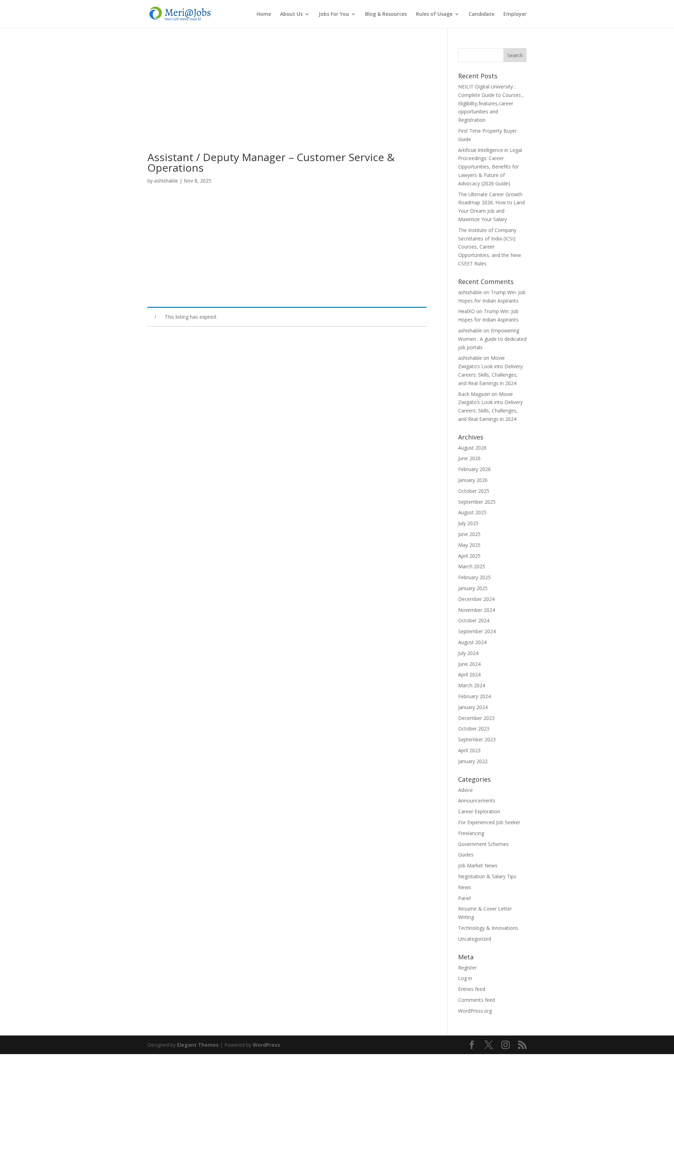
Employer (515, 14)
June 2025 (469, 534)
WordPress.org (475, 1010)
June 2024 (469, 664)
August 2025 (472, 512)
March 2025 (471, 566)
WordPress (266, 1044)
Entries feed (471, 989)
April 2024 (469, 674)
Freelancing (471, 833)
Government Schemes (483, 844)
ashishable (166, 180)
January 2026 (473, 480)
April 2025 (469, 555)
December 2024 (476, 599)
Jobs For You (334, 14)
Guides (466, 854)
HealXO (466, 311)
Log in (465, 978)
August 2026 (472, 447)
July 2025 (468, 523)
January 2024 (473, 707)
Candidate (481, 14)
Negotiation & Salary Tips (487, 876)
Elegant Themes (198, 1044)
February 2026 (474, 469)
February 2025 (474, 577)
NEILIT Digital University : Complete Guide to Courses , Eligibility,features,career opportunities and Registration (491, 103)
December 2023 (476, 718)
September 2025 (477, 501)
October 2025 (473, 491)
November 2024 (476, 610)
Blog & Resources (386, 14)
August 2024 (472, 642)
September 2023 (477, 739)
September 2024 (477, 631)
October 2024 (473, 620)
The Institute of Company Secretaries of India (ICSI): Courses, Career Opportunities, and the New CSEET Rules (489, 247)
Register (467, 967)
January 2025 (473, 588)
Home (264, 14)
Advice (465, 790)
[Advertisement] (287, 100)
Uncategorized (474, 938)
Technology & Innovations (488, 928)
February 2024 (474, 696)
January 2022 (473, 761)
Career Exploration (479, 811)
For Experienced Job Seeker (489, 822)
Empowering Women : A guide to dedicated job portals (492, 339)
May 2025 (469, 545)
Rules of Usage (434, 14)
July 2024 (468, 653)
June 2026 (469, 458)
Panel (464, 898)
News (464, 887)
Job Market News (477, 865)
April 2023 (469, 750)
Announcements (476, 800)
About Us (291, 14)
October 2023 (473, 728)
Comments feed (476, 1000)
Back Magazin (474, 394)
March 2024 (471, 685)
